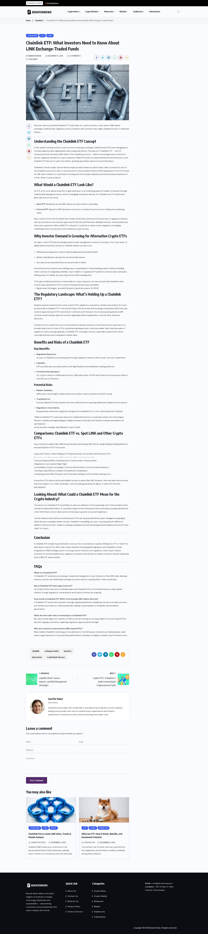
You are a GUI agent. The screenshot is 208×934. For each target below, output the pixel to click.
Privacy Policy (73, 906)
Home (28, 20)
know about (37, 657)
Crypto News (73, 11)
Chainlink (39, 20)
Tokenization (154, 11)
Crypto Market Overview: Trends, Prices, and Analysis (80, 3)
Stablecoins (99, 911)
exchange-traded (51, 651)
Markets (123, 11)
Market (97, 906)
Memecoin (108, 11)
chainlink (35, 651)
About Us (71, 891)
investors (67, 651)
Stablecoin (137, 11)
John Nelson (89, 842)
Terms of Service (75, 911)
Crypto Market (91, 11)
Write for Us (72, 901)
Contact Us (72, 896)
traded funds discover (56, 657)
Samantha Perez (38, 842)
